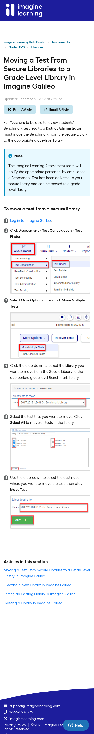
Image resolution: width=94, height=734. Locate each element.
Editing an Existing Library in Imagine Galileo (40, 594)
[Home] (24, 10)
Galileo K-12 (17, 47)
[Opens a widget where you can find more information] (76, 726)
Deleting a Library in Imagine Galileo (33, 603)
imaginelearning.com (26, 719)
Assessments (61, 42)
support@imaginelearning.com (34, 706)
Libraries (37, 47)
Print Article (22, 109)
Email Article (59, 109)
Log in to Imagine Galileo (30, 220)
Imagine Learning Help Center (25, 42)
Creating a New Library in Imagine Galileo (37, 585)
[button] (82, 7)
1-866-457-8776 (21, 712)
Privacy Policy (15, 725)
